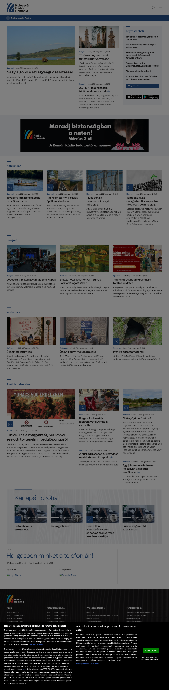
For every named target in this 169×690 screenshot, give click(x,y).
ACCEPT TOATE (151, 650)
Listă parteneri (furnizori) (87, 664)
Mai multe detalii (36, 644)
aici (24, 669)
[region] (84, 656)
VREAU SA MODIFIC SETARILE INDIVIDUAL (150, 658)
